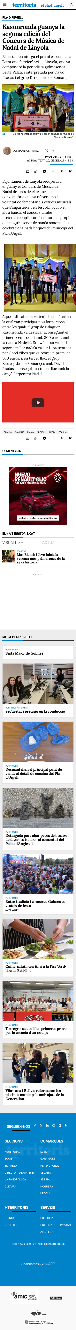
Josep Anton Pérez (26, 150)
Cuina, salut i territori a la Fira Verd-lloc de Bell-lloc (35, 968)
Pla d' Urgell (12, 17)
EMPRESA (11, 1165)
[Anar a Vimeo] (60, 1125)
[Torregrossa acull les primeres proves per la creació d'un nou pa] (38, 1001)
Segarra (46, 1172)
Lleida (44, 1151)
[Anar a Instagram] (53, 1125)
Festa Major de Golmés (24, 653)
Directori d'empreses (20, 1172)
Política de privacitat (55, 1224)
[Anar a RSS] (66, 1125)
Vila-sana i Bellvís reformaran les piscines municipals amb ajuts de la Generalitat (34, 1094)
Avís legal (47, 1231)
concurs (19, 432)
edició (30, 432)
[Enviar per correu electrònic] (27, 171)
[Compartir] (35, 171)
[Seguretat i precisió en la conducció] (38, 684)
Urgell (45, 1193)
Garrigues (47, 1158)
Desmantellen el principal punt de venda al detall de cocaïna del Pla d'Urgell (33, 773)
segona (63, 432)
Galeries (11, 1224)
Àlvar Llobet (12, 910)
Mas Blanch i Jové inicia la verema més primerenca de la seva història (41, 558)
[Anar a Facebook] (35, 1125)
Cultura (10, 1186)
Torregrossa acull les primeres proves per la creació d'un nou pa (36, 1030)
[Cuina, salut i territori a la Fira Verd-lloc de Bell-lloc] (38, 939)
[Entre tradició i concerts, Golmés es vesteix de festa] (38, 874)
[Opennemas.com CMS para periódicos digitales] (38, 1264)
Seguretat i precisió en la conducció (35, 711)
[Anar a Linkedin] (47, 1125)
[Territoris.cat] (38, 4)
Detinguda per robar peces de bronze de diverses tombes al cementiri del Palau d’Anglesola (36, 839)
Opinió (9, 1218)
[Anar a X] (41, 1125)
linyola (52, 432)
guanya (8, 432)
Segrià (45, 1179)
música (40, 432)
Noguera (46, 1186)
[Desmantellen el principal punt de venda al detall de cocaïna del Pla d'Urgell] (38, 742)
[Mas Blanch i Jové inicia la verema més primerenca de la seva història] (8, 556)
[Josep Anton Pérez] (7, 151)
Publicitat (47, 1218)
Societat (11, 1158)
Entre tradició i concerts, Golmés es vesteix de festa (35, 903)
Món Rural (12, 1151)
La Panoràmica (15, 1179)
